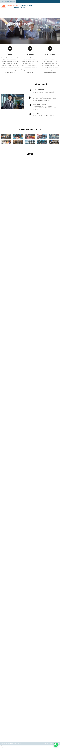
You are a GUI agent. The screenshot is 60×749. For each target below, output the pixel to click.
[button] (56, 745)
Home (46, 743)
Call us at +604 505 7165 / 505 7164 (8, 1)
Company (52, 743)
